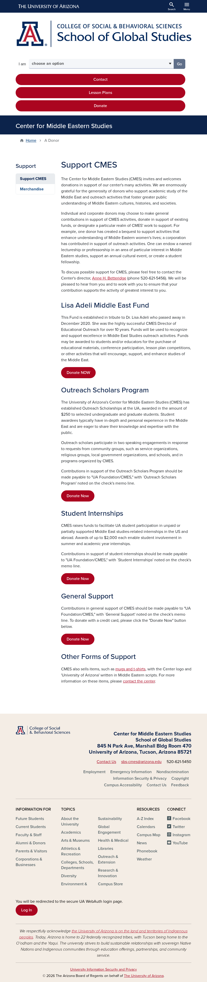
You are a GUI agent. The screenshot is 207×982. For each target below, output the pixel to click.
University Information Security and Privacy (103, 969)
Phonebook (147, 851)
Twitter (179, 826)
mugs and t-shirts (130, 669)
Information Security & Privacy (140, 778)
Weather (144, 859)
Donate (100, 105)
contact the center (139, 681)
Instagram (181, 834)
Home (31, 140)
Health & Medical (113, 840)
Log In (26, 910)
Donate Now (78, 495)
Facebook (181, 818)
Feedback (180, 785)
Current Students (31, 826)
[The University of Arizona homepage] (49, 6)
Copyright (180, 778)
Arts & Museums (75, 840)
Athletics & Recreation (71, 851)
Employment (94, 771)
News (142, 843)
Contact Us (106, 761)
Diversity (68, 875)
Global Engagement (109, 829)
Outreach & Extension (108, 859)
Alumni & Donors (30, 843)
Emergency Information (131, 771)
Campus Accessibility (123, 785)
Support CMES (33, 178)
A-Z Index (145, 818)
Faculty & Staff (28, 834)
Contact (100, 79)
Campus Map (148, 834)
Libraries (105, 848)
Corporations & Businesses (29, 862)
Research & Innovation (108, 873)
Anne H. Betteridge (109, 278)
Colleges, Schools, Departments (77, 865)
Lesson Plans (100, 92)
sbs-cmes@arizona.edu (141, 761)
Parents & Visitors (31, 851)
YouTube (180, 843)
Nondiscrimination (173, 771)
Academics (71, 832)
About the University (70, 821)
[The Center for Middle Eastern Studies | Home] (103, 34)
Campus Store (110, 884)
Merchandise (32, 189)
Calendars (146, 826)
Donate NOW (78, 372)
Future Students (30, 818)
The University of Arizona (144, 976)
